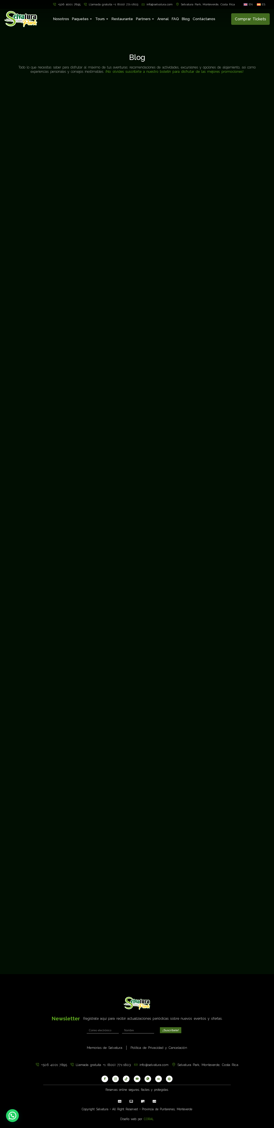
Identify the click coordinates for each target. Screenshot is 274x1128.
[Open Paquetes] (90, 19)
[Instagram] (115, 1079)
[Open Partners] (153, 19)
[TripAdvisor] (158, 1079)
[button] (12, 1115)
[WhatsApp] (147, 1079)
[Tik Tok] (126, 1079)
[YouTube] (137, 1079)
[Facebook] (104, 1079)
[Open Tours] (107, 19)
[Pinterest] (169, 1079)
